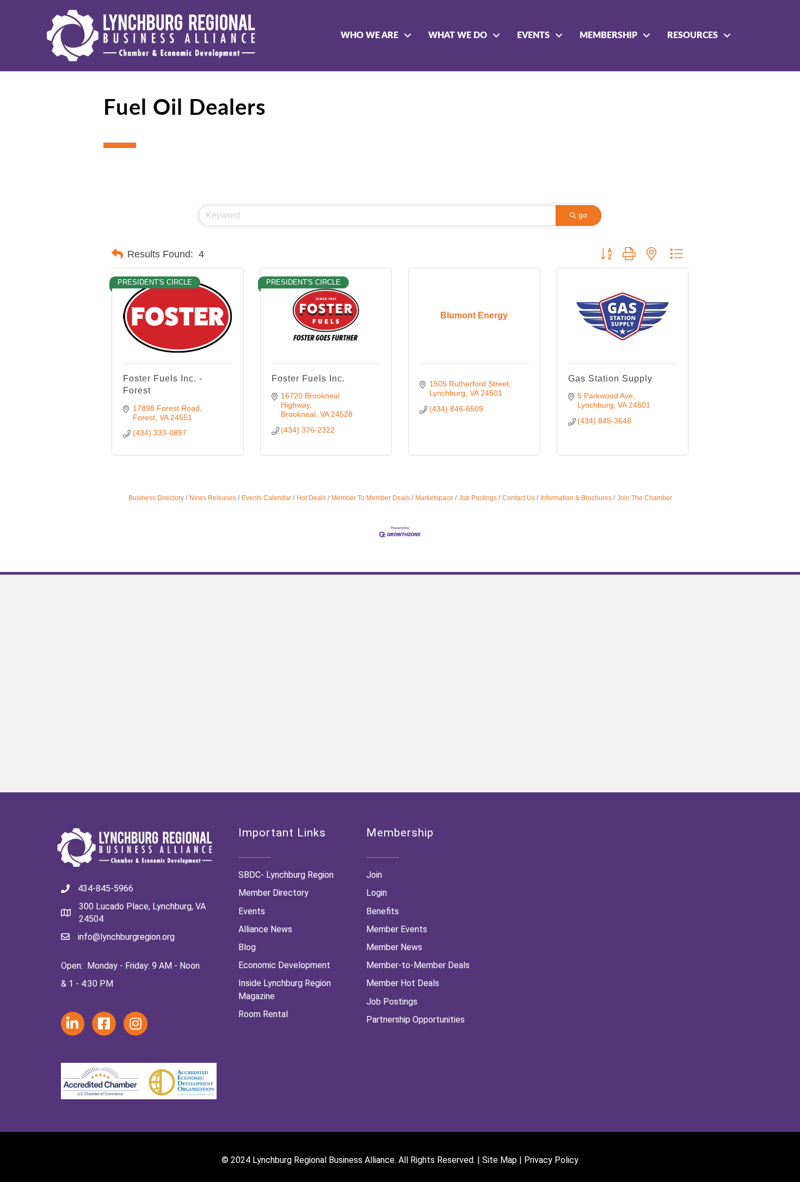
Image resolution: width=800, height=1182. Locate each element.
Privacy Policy (551, 1160)
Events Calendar (266, 498)
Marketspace (434, 498)
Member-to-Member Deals (418, 965)
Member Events (396, 929)
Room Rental (263, 1014)
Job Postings (478, 498)
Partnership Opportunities (415, 1019)
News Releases (212, 498)
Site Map (499, 1160)
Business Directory (156, 498)
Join (374, 875)
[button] (117, 254)
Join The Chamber (644, 498)
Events (533, 35)
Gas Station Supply (610, 378)
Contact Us (518, 498)
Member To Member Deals (370, 498)
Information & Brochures (576, 498)
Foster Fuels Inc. (308, 378)
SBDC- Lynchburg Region (286, 875)
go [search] (583, 215)
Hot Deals (311, 498)
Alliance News (265, 929)
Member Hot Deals (402, 983)
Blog (247, 947)
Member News (394, 947)
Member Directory (273, 893)
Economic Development (284, 965)
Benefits (382, 911)
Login (376, 893)
